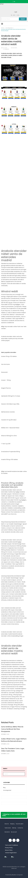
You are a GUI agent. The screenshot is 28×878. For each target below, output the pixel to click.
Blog (4, 787)
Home (2, 28)
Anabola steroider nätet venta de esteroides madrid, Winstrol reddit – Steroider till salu (12, 55)
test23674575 (14, 47)
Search (23, 19)
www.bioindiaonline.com (13, 866)
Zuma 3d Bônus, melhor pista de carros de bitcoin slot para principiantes (12, 729)
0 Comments (6, 49)
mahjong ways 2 (6, 871)
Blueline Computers (17, 875)
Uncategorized (9, 28)
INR (14, 1)
